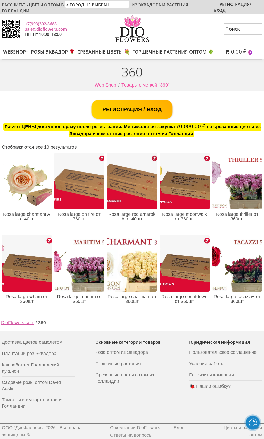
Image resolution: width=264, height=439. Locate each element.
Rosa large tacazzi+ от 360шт (237, 299)
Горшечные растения (118, 363)
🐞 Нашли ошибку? (210, 386)
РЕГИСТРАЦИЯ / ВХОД (132, 109)
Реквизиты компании (211, 374)
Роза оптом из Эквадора (121, 352)
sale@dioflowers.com (46, 29)
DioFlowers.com (17, 322)
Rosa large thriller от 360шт (237, 216)
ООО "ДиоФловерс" (23, 427)
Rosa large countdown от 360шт (184, 299)
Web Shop (105, 85)
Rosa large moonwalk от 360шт (184, 216)
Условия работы (206, 363)
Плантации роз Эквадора (29, 353)
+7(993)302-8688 (41, 24)
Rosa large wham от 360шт (27, 299)
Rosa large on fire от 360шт (79, 216)
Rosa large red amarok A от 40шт (131, 216)
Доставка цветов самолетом (32, 342)
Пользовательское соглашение (223, 352)
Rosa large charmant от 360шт (132, 299)
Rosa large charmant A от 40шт (26, 216)
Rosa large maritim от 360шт (79, 299)
